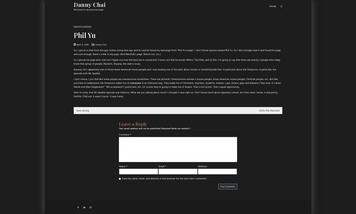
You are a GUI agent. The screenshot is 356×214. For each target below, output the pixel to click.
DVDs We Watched (269, 110)
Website (202, 166)
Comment (125, 134)
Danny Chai (90, 4)
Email (162, 166)
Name (123, 166)
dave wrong (82, 110)
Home (272, 6)
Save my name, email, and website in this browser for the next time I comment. (164, 178)
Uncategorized (83, 26)
